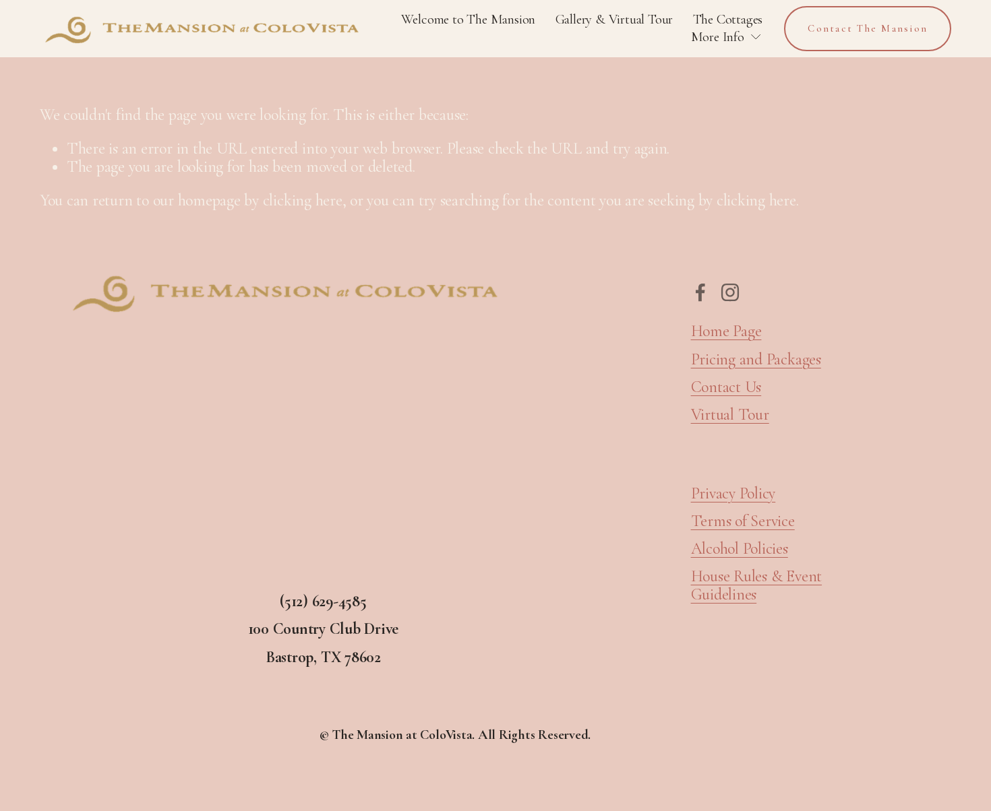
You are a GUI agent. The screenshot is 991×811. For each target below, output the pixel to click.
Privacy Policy (733, 493)
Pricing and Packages (756, 359)
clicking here (302, 200)
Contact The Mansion (868, 28)
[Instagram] (730, 292)
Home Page (726, 331)
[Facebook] (700, 292)
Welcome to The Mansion (468, 19)
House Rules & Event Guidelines (756, 585)
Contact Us (726, 387)
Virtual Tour (730, 415)
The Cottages (728, 19)
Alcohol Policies (739, 549)
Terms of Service (743, 521)
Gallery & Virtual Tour (614, 19)
